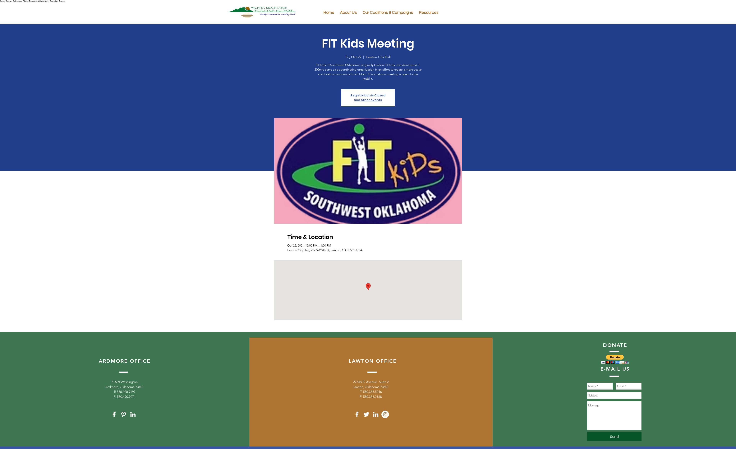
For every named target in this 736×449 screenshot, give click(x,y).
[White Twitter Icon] (366, 414)
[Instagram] (385, 414)
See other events (368, 100)
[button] (615, 359)
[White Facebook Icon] (114, 414)
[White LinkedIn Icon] (133, 414)
